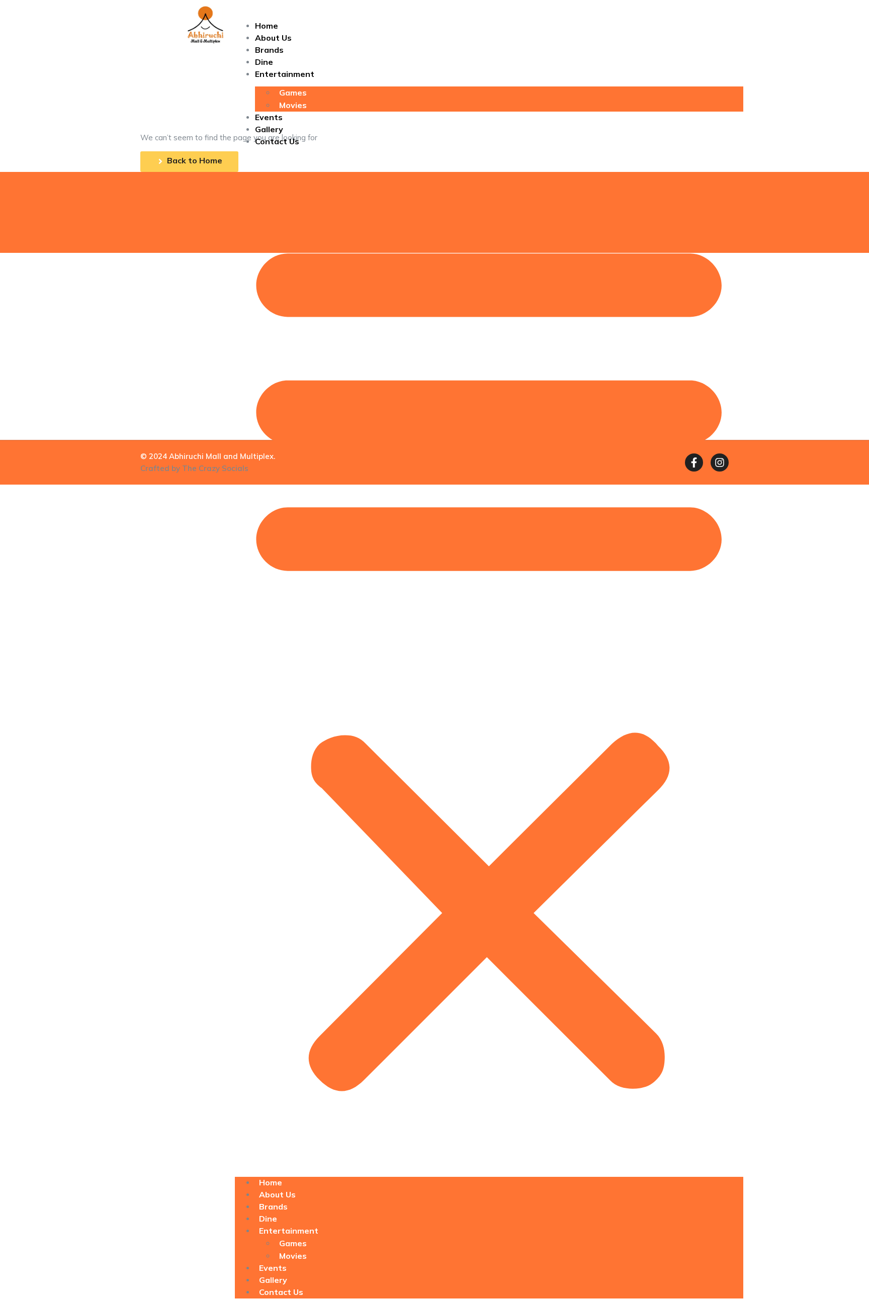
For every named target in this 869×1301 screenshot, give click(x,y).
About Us (273, 38)
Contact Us (277, 141)
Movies (293, 105)
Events (269, 117)
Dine (264, 62)
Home (266, 26)
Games (293, 92)
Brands (269, 50)
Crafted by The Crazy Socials (194, 468)
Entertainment (284, 74)
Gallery (269, 129)
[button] (489, 659)
